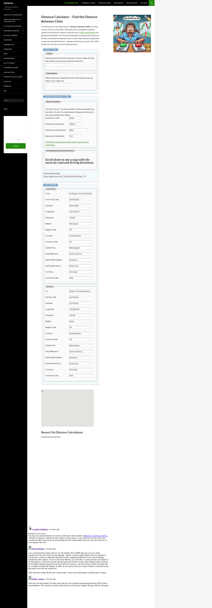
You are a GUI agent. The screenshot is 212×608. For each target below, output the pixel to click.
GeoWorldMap (9, 58)
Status (6, 109)
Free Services (118, 3)
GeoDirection (9, 44)
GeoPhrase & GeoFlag (11, 30)
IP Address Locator (88, 3)
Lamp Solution (9, 72)
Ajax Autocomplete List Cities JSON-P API (12, 20)
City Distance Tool (71, 3)
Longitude (49, 211)
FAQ (5, 90)
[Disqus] (68, 489)
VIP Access (7, 81)
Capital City (50, 247)
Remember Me (11, 140)
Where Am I (7, 86)
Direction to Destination (55, 130)
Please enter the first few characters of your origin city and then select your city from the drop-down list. (69, 59)
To (46, 291)
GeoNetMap (8, 49)
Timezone (49, 217)
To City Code (50, 297)
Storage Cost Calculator (13, 77)
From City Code (52, 199)
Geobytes (8, 3)
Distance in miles (52, 118)
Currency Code (51, 278)
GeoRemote (8, 40)
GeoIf (6, 54)
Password (9, 130)
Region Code (50, 229)
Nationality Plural (52, 266)
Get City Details (9, 63)
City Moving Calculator (12, 26)
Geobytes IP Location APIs (13, 15)
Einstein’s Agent (132, 3)
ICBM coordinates (87, 32)
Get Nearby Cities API (11, 67)
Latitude (49, 205)
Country (49, 235)
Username (9, 120)
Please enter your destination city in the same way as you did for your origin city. (69, 79)
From (47, 193)
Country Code (51, 241)
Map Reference (51, 253)
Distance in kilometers (54, 124)
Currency (49, 272)
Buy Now (144, 3)
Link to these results (51, 173)
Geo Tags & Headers (10, 35)
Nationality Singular (53, 259)
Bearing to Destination (55, 136)
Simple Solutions (104, 3)
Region (48, 223)
